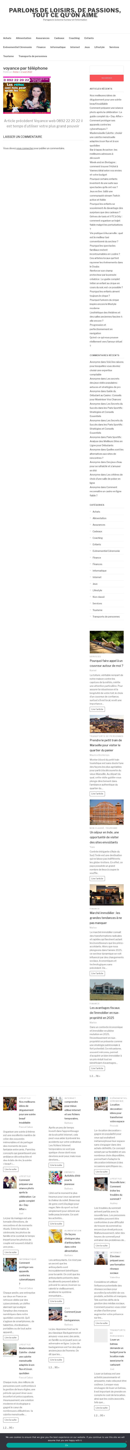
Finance (41, 47)
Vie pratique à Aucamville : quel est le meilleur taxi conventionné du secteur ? (106, 237)
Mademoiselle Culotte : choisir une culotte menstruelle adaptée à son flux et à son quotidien (27, 1361)
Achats (7, 38)
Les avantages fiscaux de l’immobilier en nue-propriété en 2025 (105, 1012)
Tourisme (8, 56)
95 (10, 1427)
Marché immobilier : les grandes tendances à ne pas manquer (106, 918)
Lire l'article (97, 709)
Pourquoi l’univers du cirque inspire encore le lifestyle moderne (104, 304)
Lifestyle (99, 47)
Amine (16, 72)
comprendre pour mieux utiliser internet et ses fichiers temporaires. (73, 1110)
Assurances (42, 38)
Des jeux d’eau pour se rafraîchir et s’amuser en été (106, 466)
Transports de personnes (33, 56)
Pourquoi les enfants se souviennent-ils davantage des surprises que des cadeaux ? (106, 208)
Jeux (87, 47)
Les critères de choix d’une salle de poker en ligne (106, 479)
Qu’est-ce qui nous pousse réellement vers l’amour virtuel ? (106, 341)
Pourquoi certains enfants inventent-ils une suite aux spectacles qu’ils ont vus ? (104, 183)
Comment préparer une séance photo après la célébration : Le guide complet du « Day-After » (106, 112)
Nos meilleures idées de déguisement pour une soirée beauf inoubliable (105, 99)
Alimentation (23, 38)
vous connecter (24, 148)
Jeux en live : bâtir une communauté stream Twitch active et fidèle (105, 195)
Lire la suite (11, 1169)
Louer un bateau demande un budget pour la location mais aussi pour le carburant (118, 1352)
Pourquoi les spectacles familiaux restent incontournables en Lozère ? (105, 250)
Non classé (99, 597)
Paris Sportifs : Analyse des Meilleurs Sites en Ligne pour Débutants (106, 441)
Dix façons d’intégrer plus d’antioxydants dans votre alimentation (72, 1242)
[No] (126, 1441)
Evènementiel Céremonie (17, 47)
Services (114, 47)
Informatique (58, 47)
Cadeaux (59, 38)
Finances (97, 564)
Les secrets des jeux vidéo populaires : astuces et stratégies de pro (105, 383)
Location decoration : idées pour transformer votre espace (117, 1113)
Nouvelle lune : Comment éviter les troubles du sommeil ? (118, 1190)
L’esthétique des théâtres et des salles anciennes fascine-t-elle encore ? (106, 316)
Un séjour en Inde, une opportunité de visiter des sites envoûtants (104, 837)
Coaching (74, 38)
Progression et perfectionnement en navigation (101, 329)
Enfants (89, 38)
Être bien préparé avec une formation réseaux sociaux (117, 1264)
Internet (75, 47)
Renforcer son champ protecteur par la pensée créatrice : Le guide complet (105, 275)
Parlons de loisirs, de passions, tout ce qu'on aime (65, 13)
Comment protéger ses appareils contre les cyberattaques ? (102, 124)
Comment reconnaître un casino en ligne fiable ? (105, 491)
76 (97, 1076)
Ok (66, 1445)
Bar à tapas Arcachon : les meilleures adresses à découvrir (103, 154)
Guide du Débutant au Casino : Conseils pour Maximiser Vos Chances (105, 395)
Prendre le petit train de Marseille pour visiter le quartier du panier (106, 745)
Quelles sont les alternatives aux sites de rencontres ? (107, 453)
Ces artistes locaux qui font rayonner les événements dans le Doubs (106, 262)
